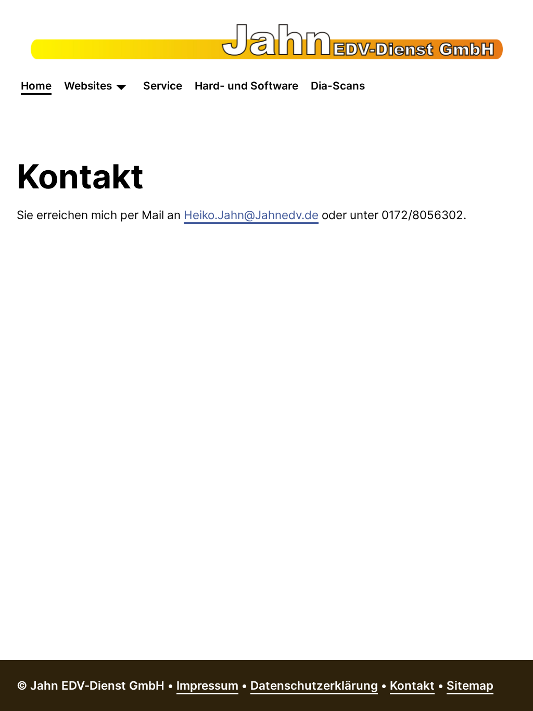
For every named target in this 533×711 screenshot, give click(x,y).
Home (36, 85)
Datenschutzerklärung (314, 685)
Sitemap (470, 685)
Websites (88, 85)
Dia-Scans (338, 85)
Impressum (207, 685)
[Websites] (121, 86)
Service (162, 85)
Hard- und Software (246, 85)
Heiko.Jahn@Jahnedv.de (251, 215)
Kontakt (412, 685)
